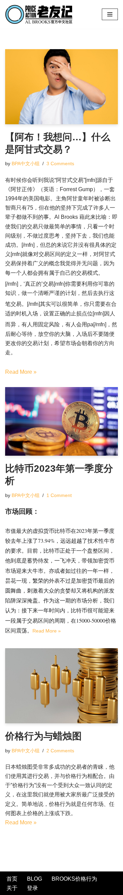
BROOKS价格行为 (74, 879)
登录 (32, 888)
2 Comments (60, 750)
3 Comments (60, 163)
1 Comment (59, 495)
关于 (11, 888)
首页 (11, 879)
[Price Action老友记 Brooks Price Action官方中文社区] (41, 14)
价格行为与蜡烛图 (43, 736)
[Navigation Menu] (110, 14)
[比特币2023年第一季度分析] (61, 421)
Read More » (21, 372)
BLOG (34, 879)
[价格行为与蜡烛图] (61, 685)
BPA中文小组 (26, 163)
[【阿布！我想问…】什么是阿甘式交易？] (61, 86)
